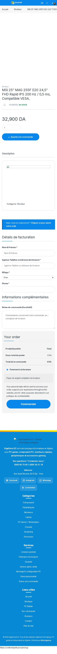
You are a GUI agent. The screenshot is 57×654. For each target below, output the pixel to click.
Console (28, 527)
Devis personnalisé (28, 576)
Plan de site (28, 626)
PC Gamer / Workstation (28, 522)
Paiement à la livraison (20, 369)
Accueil (5, 9)
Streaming (28, 532)
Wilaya (6, 272)
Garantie (28, 562)
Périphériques (28, 507)
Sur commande (28, 611)
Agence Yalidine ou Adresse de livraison (21, 260)
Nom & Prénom (9, 247)
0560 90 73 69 (20, 464)
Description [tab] (8, 153)
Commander (28, 404)
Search (42, 2)
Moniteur (18, 9)
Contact (28, 621)
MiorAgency (46, 640)
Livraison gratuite (28, 552)
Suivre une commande (28, 581)
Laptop (28, 517)
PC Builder (28, 606)
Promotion (28, 537)
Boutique (28, 601)
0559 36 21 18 (36, 464)
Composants (28, 502)
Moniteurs (28, 512)
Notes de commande (17, 307)
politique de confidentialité (17, 396)
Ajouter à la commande (22, 137)
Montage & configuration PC (28, 571)
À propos (28, 616)
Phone (5, 283)
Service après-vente (28, 567)
